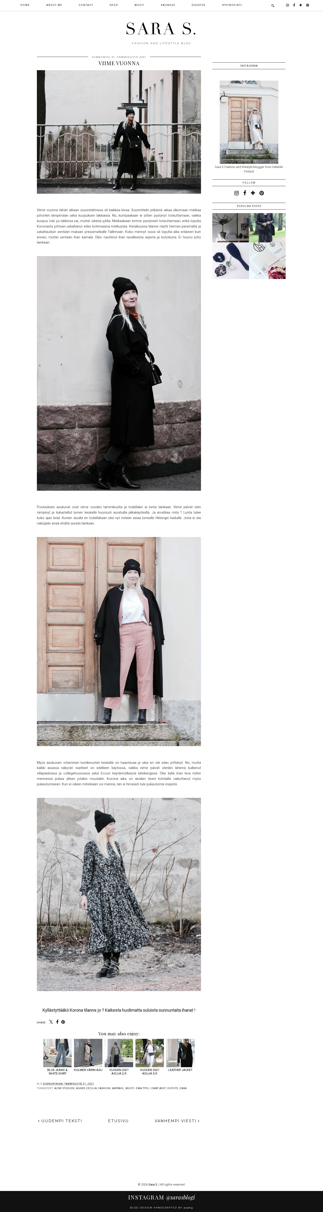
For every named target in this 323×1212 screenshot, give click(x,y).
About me (54, 5)
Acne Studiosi (64, 1088)
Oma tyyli (143, 1088)
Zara (183, 1088)
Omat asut (158, 1088)
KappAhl (118, 1088)
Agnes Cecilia (86, 1088)
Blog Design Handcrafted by (161, 1207)
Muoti (130, 1088)
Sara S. (161, 29)
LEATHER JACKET (180, 1070)
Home (25, 5)
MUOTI (139, 5)
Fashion (104, 1088)
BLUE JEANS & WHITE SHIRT (57, 1071)
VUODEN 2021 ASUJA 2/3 (119, 1071)
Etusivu (118, 1121)
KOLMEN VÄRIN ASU (88, 1070)
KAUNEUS (168, 5)
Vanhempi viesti (176, 1121)
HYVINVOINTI (232, 5)
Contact (86, 5)
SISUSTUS (198, 5)
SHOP (114, 5)
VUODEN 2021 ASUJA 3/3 (149, 1071)
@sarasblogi (161, 1197)
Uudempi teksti (61, 1121)
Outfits (172, 1088)
